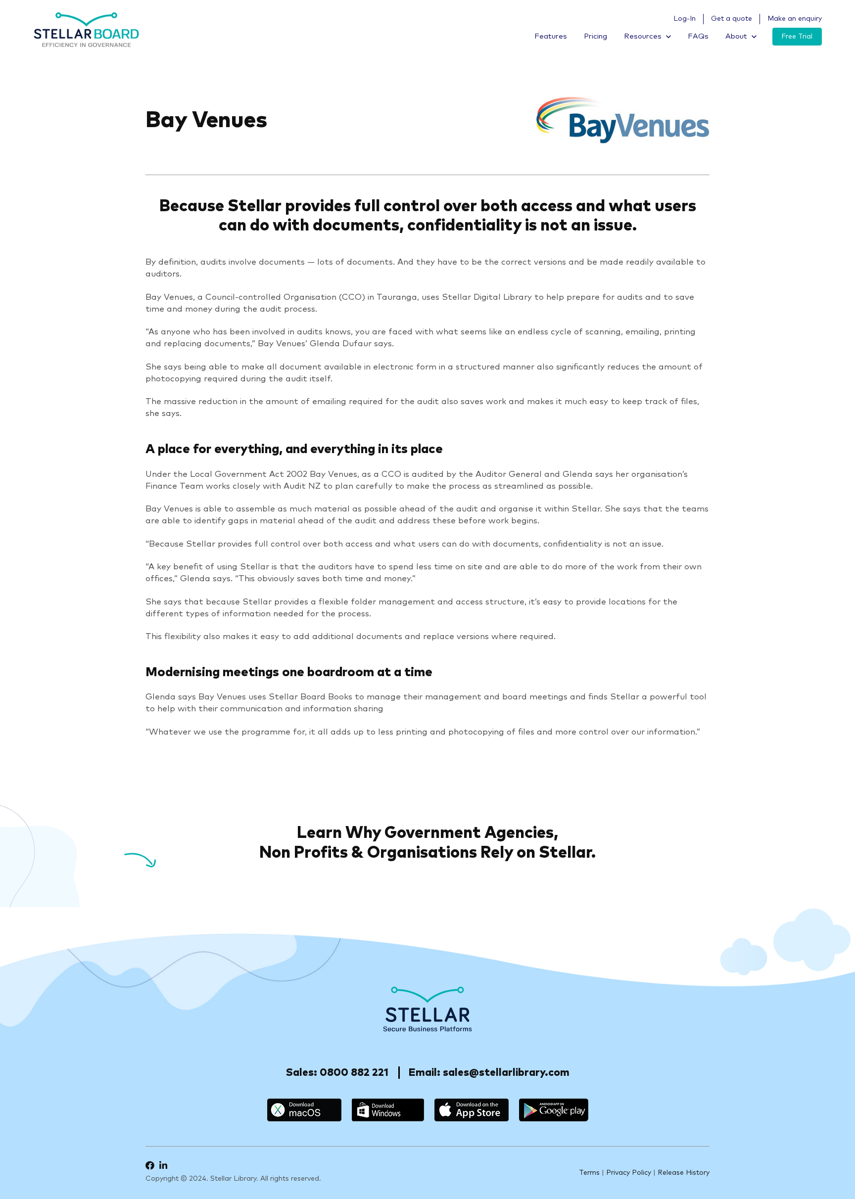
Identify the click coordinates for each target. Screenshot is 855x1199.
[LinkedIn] (163, 1165)
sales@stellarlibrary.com (506, 1072)
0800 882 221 (354, 1072)
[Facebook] (149, 1165)
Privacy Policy (628, 1172)
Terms (589, 1172)
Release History (684, 1172)
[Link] (86, 29)
